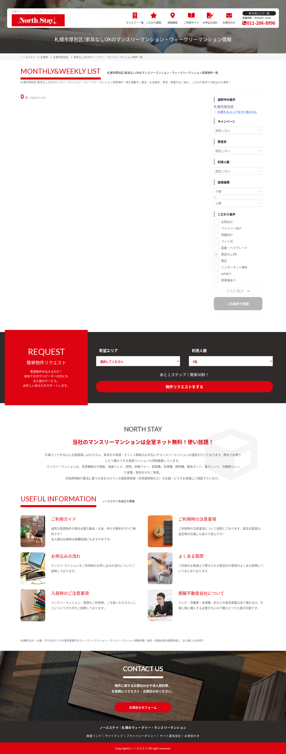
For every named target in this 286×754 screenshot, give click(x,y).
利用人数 (199, 350)
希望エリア (108, 350)
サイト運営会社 (170, 735)
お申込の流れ (210, 22)
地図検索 (172, 22)
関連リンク (94, 735)
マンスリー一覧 (135, 22)
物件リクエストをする (184, 386)
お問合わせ (229, 22)
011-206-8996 (261, 23)
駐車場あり (228, 280)
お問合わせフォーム (143, 707)
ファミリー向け (231, 228)
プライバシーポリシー (141, 735)
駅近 (224, 261)
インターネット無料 (234, 267)
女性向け (227, 222)
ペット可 (227, 241)
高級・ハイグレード (234, 248)
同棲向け (227, 235)
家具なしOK (229, 254)
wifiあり (226, 273)
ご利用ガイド (191, 22)
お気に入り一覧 (260, 13)
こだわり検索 (153, 22)
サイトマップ (114, 735)
